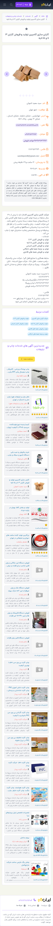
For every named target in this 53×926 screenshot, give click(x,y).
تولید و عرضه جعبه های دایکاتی (38, 334)
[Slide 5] (20, 95)
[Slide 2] (29, 95)
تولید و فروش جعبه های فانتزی (38, 329)
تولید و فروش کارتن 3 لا (21, 319)
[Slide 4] (23, 95)
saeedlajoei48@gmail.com (28, 156)
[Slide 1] (32, 95)
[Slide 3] (26, 95)
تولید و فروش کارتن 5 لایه (39, 324)
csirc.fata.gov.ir (37, 198)
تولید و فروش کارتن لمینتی (19, 324)
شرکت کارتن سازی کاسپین (40, 319)
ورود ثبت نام (22, 4)
